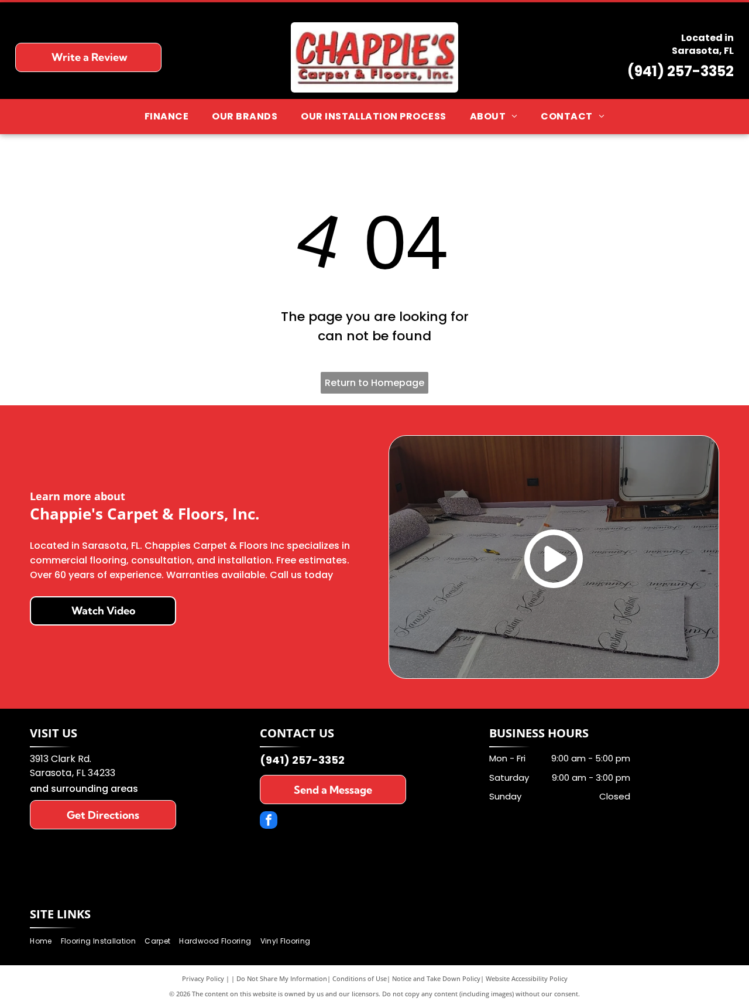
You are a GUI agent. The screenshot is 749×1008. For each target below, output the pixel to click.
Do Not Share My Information (281, 978)
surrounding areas (94, 788)
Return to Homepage (374, 382)
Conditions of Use (359, 978)
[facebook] (268, 821)
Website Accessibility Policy (527, 978)
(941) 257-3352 (680, 71)
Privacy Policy (203, 978)
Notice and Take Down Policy (436, 978)
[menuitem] (166, 117)
